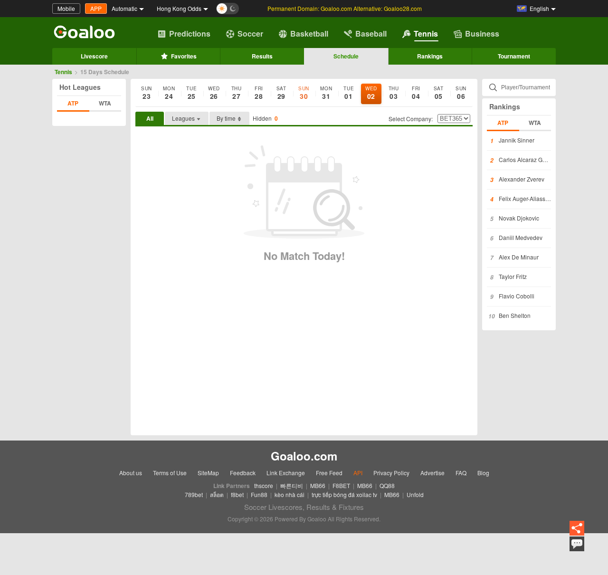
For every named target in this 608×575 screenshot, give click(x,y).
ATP (72, 103)
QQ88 (387, 485)
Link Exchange (285, 473)
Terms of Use (170, 473)
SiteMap (208, 473)
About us (130, 473)
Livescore (94, 56)
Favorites (184, 56)
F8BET (341, 485)
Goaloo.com (304, 456)
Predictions (189, 33)
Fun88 (259, 494)
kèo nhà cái (289, 494)
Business (482, 33)
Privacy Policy (391, 473)
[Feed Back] (577, 544)
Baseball (371, 33)
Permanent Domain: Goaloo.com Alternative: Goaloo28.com (344, 8)
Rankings (430, 56)
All (149, 118)
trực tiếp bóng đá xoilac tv (344, 494)
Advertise (432, 473)
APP (96, 8)
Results (262, 56)
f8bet (237, 494)
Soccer (250, 33)
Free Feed (329, 473)
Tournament (514, 56)
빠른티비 (291, 485)
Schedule (346, 56)
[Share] (577, 529)
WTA (105, 103)
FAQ (461, 473)
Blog (483, 473)
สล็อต (217, 494)
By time (226, 118)
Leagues (183, 118)
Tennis (426, 33)
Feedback (243, 473)
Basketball (309, 33)
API (357, 473)
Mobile (66, 8)
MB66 (317, 485)
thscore (263, 485)
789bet (194, 494)
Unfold (415, 494)
